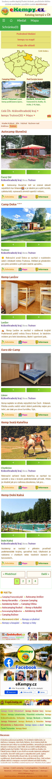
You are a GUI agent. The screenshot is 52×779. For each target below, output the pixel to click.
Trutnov (13, 126)
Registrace (34, 771)
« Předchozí (9, 574)
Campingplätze (31, 768)
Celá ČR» (6, 111)
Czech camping (17, 768)
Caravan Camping (29, 600)
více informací (41, 4)
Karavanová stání (10, 619)
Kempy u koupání (10, 623)
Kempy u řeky (29, 623)
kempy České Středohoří (12, 711)
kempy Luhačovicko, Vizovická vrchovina (26, 715)
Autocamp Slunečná (14, 131)
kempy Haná (21, 729)
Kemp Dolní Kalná (12, 495)
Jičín (17, 123)
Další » (45, 574)
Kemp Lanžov (9, 277)
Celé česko (43, 51)
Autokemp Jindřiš (33, 611)
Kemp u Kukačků (34, 608)
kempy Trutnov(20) (13, 115)
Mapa (35, 20)
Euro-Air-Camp (10, 350)
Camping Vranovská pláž (12, 597)
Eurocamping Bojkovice (12, 611)
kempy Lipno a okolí (34, 725)
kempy (6, 768)
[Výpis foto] (49, 116)
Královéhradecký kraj (25, 111)
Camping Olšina (28, 604)
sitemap (43, 771)
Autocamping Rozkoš (12, 608)
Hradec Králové (8, 123)
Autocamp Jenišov (35, 597)
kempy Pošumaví (9, 722)
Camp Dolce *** (11, 204)
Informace (17, 771)
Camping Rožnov (10, 615)
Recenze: (5, 735)
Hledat (21, 20)
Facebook (43, 768)
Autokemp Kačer (10, 604)
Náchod (24, 123)
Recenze (7, 771)
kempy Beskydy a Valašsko (39, 718)
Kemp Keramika (9, 600)
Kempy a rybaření (30, 619)
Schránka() (10, 27)
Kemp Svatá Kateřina (14, 422)
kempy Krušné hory (34, 711)
